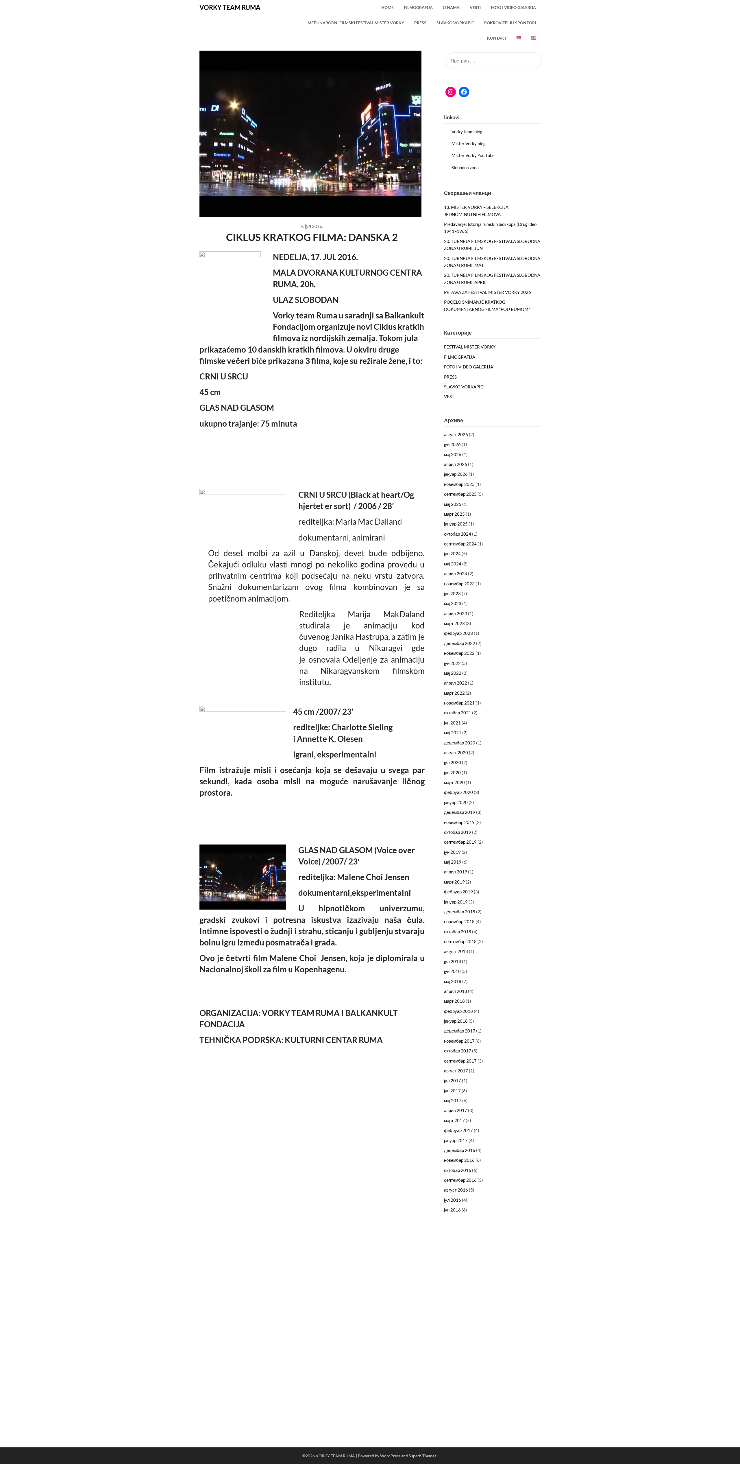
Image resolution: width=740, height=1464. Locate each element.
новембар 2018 (459, 921)
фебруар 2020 (458, 792)
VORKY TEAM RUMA (229, 7)
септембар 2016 (460, 1180)
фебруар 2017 (458, 1130)
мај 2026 (452, 454)
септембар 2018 (460, 941)
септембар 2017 (460, 1060)
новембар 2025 (459, 484)
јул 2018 (452, 961)
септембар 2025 (460, 494)
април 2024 (455, 573)
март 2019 (454, 881)
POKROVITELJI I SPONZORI (510, 22)
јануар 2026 (456, 474)
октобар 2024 (457, 533)
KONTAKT (496, 38)
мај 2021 (452, 732)
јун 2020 (452, 772)
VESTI (475, 7)
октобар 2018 (457, 931)
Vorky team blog (467, 131)
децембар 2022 (459, 643)
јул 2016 (452, 1200)
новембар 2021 (459, 702)
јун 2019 (452, 852)
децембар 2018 (459, 911)
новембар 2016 (459, 1160)
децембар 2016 (459, 1150)
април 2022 (455, 682)
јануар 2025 (456, 523)
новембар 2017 (459, 1040)
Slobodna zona (465, 167)
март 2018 (454, 1001)
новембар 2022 (459, 653)
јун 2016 (452, 1209)
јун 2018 (452, 971)
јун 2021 (452, 722)
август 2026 (456, 434)
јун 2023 (452, 593)
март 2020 (454, 782)
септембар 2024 (460, 543)
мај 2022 (452, 673)
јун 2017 (452, 1090)
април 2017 (455, 1110)
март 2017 (454, 1120)
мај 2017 (452, 1100)
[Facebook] (464, 92)
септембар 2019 (460, 842)
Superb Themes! (423, 1455)
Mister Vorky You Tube (473, 155)
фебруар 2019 (458, 891)
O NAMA (451, 7)
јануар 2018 (456, 1021)
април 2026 (455, 464)
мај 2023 (452, 603)
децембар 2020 (459, 742)
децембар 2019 (459, 812)
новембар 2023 (459, 583)
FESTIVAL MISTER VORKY (469, 346)
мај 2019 (452, 861)
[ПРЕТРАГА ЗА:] (492, 61)
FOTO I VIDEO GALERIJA (513, 7)
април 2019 (455, 871)
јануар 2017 (456, 1140)
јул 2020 (452, 762)
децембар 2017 (459, 1030)
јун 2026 (452, 444)
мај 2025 (452, 504)
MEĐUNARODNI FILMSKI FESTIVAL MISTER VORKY (356, 22)
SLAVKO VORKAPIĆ (455, 22)
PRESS (420, 22)
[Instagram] (450, 92)
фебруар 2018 (458, 1011)
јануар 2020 (456, 802)
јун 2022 (452, 663)
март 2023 (454, 623)
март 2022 (454, 693)
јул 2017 (452, 1080)
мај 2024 (452, 563)
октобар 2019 (457, 832)
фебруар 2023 (458, 633)
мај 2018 (452, 981)
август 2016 (456, 1189)
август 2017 (456, 1070)
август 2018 (456, 951)
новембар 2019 (459, 822)
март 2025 (454, 514)
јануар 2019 (456, 901)
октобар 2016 (457, 1170)
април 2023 (455, 613)
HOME (387, 7)
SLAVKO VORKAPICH (465, 386)
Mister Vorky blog (469, 143)
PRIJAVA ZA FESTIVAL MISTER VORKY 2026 (487, 292)
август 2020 (456, 752)
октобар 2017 (457, 1050)
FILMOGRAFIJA (418, 7)
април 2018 (455, 991)
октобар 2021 (457, 712)
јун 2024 (452, 553)
